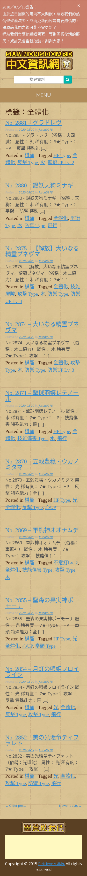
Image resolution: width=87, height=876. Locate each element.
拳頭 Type (45, 646)
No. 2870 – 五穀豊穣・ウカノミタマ (42, 464)
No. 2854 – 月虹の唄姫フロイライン (42, 672)
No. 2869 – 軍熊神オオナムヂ (42, 530)
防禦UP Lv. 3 (61, 370)
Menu (43, 95)
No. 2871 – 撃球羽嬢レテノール (42, 396)
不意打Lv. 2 (65, 562)
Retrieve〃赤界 (51, 863)
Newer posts (70, 805)
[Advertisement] (43, 847)
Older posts (15, 805)
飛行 (52, 225)
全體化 (60, 218)
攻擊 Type (27, 294)
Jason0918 (46, 130)
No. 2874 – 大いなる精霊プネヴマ (42, 327)
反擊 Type (27, 162)
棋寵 (29, 155)
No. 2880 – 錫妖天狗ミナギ (39, 185)
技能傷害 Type (32, 438)
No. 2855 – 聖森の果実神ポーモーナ (42, 603)
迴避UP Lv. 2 (61, 162)
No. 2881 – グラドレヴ (33, 123)
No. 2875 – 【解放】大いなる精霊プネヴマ (42, 251)
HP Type (61, 155)
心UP (50, 507)
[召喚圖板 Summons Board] (43, 60)
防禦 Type (35, 225)
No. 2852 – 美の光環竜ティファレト (42, 740)
